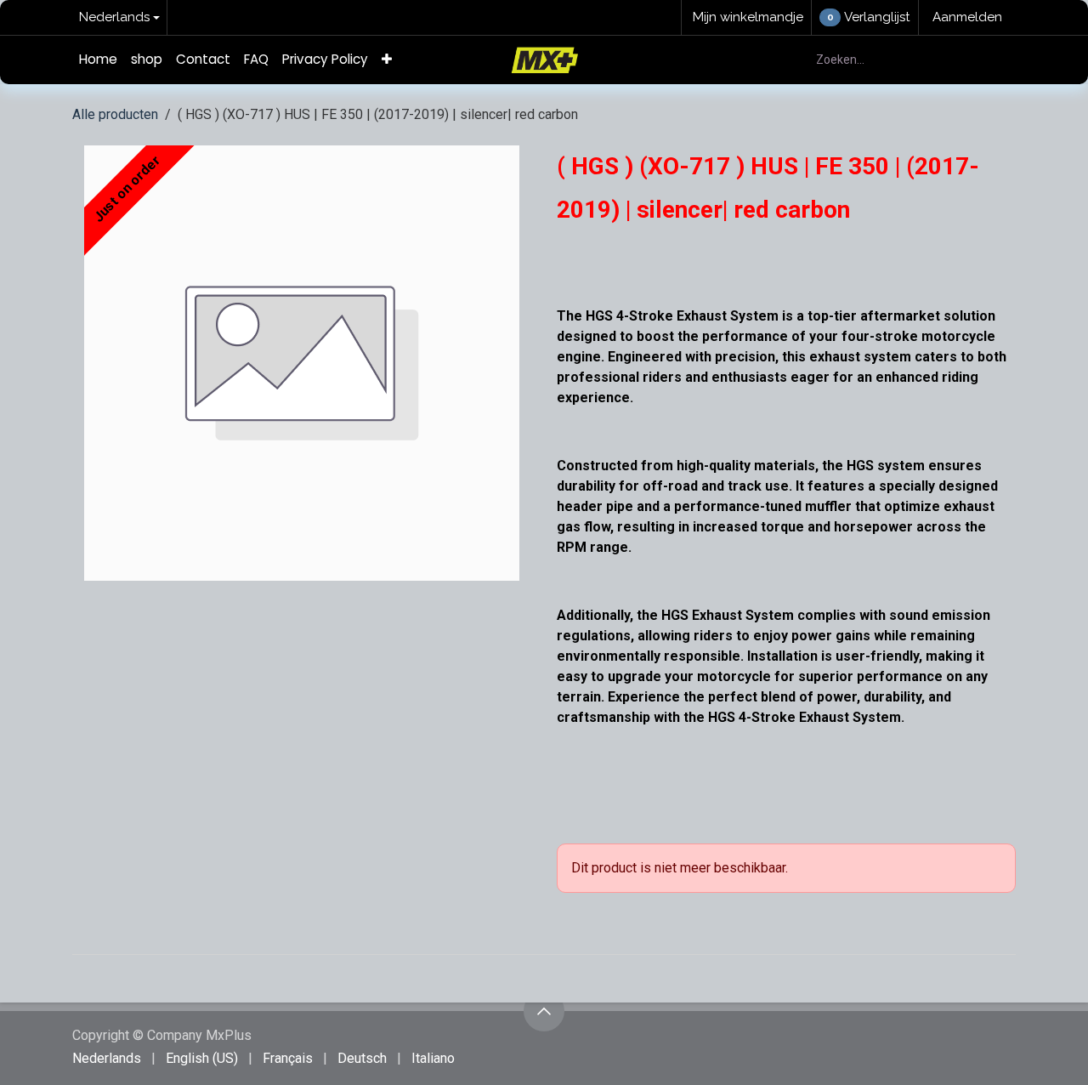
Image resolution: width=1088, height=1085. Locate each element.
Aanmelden (967, 17)
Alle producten (115, 114)
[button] (544, 1011)
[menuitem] (98, 60)
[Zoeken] (993, 60)
